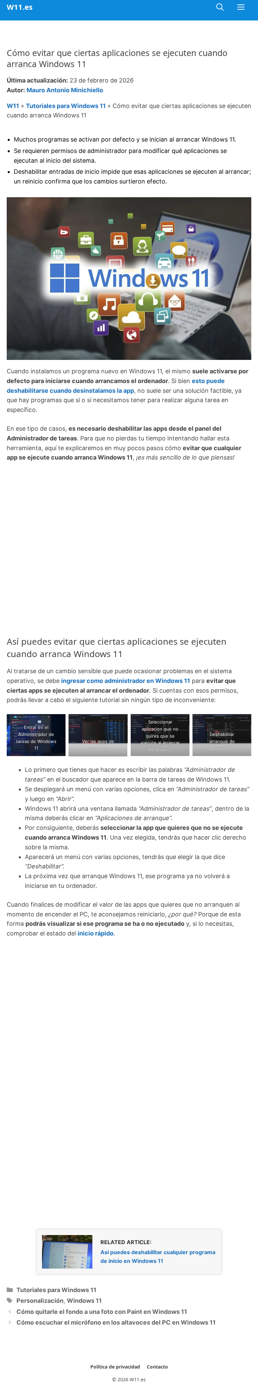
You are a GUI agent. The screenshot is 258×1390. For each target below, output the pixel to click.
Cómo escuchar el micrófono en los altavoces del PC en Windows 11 (116, 1322)
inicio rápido (96, 933)
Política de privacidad (115, 1367)
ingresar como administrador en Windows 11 (125, 680)
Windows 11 (84, 1300)
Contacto (157, 1367)
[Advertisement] (129, 519)
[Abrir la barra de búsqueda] (220, 7)
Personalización (39, 1300)
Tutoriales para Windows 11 (66, 105)
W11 (13, 105)
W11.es (20, 7)
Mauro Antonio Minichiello (65, 90)
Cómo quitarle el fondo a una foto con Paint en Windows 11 (101, 1311)
